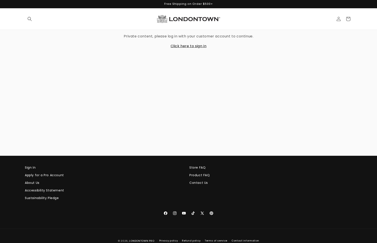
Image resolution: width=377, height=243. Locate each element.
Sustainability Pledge (42, 198)
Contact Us (198, 183)
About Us (32, 183)
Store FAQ (197, 167)
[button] (29, 19)
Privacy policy (168, 240)
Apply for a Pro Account (44, 175)
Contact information (245, 240)
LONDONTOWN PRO (141, 241)
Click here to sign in (189, 46)
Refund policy (191, 240)
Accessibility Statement (44, 190)
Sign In (30, 167)
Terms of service (216, 240)
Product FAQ (199, 175)
